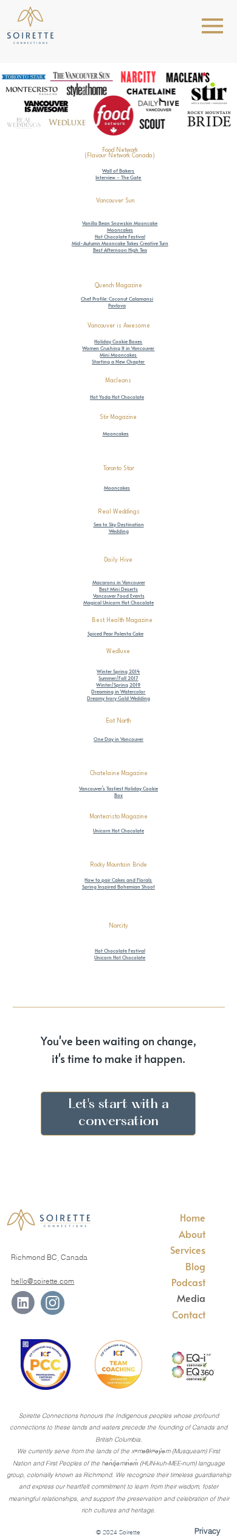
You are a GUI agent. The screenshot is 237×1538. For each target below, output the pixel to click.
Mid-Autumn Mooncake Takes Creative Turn (120, 243)
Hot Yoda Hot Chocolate (117, 396)
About (192, 1233)
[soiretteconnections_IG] (52, 1303)
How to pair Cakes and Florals (118, 879)
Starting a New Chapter (118, 361)
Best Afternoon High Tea (120, 249)
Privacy (207, 1531)
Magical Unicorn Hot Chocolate (118, 602)
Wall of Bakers (118, 170)
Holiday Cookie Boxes (118, 341)
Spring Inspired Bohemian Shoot (118, 886)
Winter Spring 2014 (118, 671)
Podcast (188, 1282)
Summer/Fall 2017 (118, 677)
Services (187, 1249)
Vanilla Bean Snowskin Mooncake (119, 223)
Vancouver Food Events (119, 595)
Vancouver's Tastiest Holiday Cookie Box (118, 791)
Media (191, 1297)
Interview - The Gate (118, 177)
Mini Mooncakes (118, 354)
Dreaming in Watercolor (118, 691)
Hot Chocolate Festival (120, 236)
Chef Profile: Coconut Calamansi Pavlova (117, 302)
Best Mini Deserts (118, 588)
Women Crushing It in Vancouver (118, 348)
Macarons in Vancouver (118, 582)
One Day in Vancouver (118, 738)
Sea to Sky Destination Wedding (119, 527)
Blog (195, 1266)
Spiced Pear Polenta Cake (115, 633)
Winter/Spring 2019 (118, 684)
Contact (188, 1314)
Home (192, 1217)
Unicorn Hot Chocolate (119, 957)
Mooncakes (120, 229)
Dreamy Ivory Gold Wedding (118, 698)
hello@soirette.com (42, 1281)
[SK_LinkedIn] (23, 1303)
